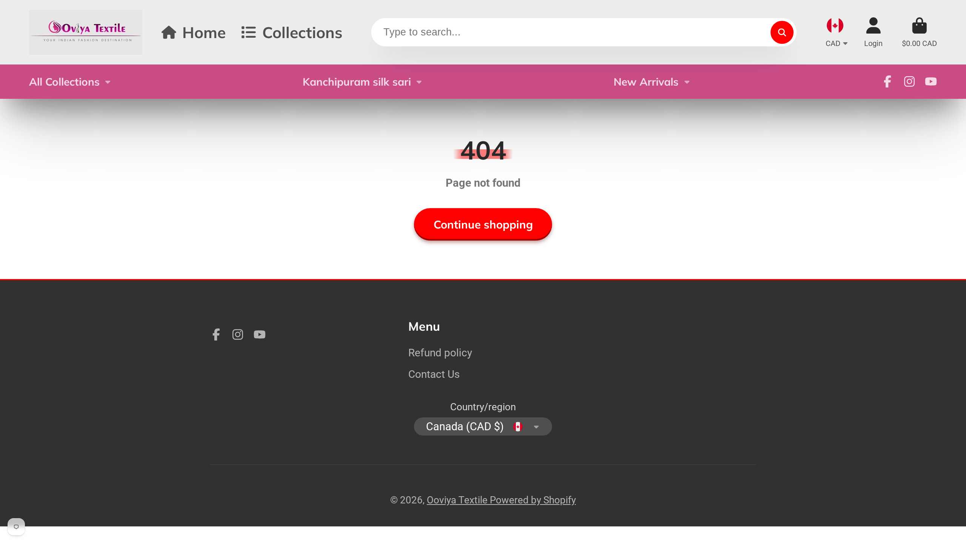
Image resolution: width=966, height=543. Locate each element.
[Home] (85, 32)
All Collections (64, 81)
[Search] (782, 32)
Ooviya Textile (458, 500)
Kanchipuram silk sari (357, 81)
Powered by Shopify (533, 500)
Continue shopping (483, 224)
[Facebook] (887, 81)
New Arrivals (646, 81)
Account (873, 32)
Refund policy (440, 353)
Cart (919, 32)
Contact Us (434, 374)
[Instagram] (909, 81)
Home (204, 32)
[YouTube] (931, 81)
